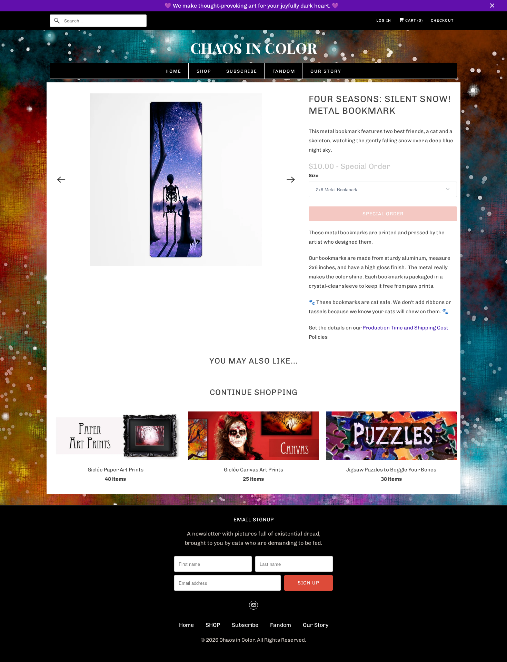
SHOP (213, 625)
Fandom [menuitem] (283, 71)
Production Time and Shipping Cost (405, 328)
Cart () (413, 20)
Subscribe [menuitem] (241, 71)
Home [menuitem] (173, 71)
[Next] (290, 179)
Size (313, 176)
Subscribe (245, 625)
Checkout (442, 20)
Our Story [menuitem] (325, 71)
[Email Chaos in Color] (253, 605)
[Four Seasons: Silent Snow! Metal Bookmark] (176, 179)
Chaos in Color (237, 640)
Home (186, 625)
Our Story (315, 625)
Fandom (280, 625)
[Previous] (61, 179)
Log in (383, 20)
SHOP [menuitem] (204, 71)
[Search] (57, 20)
